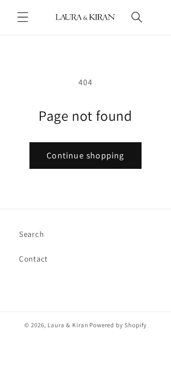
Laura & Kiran (68, 325)
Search (31, 234)
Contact (33, 259)
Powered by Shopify (118, 325)
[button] (23, 17)
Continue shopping (85, 155)
